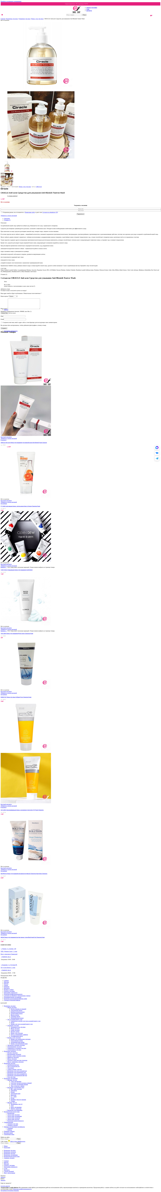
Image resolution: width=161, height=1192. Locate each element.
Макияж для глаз (12, 1080)
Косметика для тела (9, 1063)
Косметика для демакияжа (14, 1110)
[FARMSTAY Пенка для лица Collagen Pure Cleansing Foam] (26, 688)
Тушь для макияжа (16, 1081)
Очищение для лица (13, 1025)
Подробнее (7, 1190)
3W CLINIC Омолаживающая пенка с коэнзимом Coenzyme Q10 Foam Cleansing (22, 810)
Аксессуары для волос (13, 1117)
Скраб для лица (15, 1030)
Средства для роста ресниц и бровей (21, 1083)
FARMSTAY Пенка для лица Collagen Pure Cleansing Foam (16, 697)
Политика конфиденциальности (13, 994)
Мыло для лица (15, 1028)
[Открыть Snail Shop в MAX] (157, 447)
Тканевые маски (15, 1016)
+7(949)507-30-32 (6, 970)
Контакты (7, 988)
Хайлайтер (14, 1090)
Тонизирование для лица (14, 1046)
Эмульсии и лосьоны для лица (16, 1045)
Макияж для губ (12, 1102)
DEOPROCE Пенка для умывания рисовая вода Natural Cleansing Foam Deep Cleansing (24, 873)
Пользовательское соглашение (12, 997)
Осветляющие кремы (17, 1040)
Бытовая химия (8, 1133)
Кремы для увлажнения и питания (20, 1039)
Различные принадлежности (15, 1120)
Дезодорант (10, 1068)
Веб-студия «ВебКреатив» (17, 1141)
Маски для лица (12, 1007)
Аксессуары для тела (13, 1119)
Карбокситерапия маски (18, 1012)
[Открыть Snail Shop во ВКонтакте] (157, 453)
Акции (6, 985)
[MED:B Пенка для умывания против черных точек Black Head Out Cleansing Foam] (26, 928)
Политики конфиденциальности (22, 1189)
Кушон (13, 1092)
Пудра (12, 1098)
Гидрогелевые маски (17, 1013)
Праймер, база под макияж (18, 1099)
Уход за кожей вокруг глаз (14, 1019)
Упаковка (10, 1128)
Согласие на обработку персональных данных (17, 995)
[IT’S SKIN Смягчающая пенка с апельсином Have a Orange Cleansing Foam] (26, 497)
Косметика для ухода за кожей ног (17, 1071)
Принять (16, 1190)
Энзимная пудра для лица (18, 1027)
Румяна (13, 1101)
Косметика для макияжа (11, 1078)
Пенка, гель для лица (17, 1033)
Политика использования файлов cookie (15, 998)
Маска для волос (12, 1059)
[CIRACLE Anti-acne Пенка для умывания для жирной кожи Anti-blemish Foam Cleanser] (26, 384)
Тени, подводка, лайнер (17, 1086)
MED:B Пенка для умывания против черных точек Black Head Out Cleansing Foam (23, 937)
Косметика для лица (10, 1006)
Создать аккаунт (5, 1186)
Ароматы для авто (12, 1125)
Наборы (9, 1130)
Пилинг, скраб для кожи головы (16, 1055)
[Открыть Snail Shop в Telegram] (157, 458)
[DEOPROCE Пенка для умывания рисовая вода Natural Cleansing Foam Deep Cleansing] (26, 865)
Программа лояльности (10, 992)
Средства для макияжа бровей (19, 1084)
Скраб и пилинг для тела (14, 1069)
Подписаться (80, 214)
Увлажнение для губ (16, 1104)
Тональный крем (15, 1093)
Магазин (6, 982)
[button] (4, 440)
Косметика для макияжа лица (15, 1087)
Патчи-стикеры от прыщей (18, 1009)
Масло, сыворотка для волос (15, 1062)
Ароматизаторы (8, 1122)
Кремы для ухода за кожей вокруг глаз (22, 1024)
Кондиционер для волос (14, 1054)
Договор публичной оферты (12, 1000)
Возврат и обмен (9, 989)
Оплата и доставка (9, 991)
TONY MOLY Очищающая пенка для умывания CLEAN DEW (17, 570)
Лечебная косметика (13, 1065)
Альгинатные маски (16, 1010)
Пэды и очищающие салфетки (19, 1034)
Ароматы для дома (12, 1123)
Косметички (10, 1113)
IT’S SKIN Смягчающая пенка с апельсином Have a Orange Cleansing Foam (20, 506)
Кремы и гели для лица (14, 1037)
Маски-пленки (15, 1015)
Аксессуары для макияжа (14, 1116)
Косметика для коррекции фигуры (17, 1075)
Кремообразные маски (17, 1018)
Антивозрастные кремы (17, 1042)
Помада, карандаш (16, 1108)
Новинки (6, 986)
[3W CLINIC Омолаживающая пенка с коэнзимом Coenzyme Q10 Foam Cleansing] (26, 752)
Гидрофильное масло (17, 1036)
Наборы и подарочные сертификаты (14, 1127)
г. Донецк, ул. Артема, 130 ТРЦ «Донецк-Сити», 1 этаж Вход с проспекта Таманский (9, 951)
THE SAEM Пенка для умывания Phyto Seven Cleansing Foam (17, 633)
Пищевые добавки (9, 1131)
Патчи (12, 1022)
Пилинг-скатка (15, 1031)
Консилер (13, 1095)
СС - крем (13, 1096)
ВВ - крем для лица (16, 1089)
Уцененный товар (9, 1134)
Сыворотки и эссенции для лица (16, 1048)
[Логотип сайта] (76, 13)
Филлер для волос (12, 1052)
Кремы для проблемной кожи (19, 1043)
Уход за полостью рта (13, 1066)
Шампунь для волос (13, 1057)
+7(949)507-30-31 (6, 957)
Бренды (6, 983)
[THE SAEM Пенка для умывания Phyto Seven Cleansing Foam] (26, 625)
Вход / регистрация (9, 1173)
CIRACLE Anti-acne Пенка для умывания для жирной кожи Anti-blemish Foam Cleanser (24, 442)
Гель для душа (11, 1077)
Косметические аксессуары (12, 1111)
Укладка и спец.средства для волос (17, 1060)
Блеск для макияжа (16, 1107)
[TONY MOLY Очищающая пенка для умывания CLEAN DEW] (26, 561)
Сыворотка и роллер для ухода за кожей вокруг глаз (25, 1021)
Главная (6, 980)
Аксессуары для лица (13, 1114)
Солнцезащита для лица (14, 1049)
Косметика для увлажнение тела (16, 1072)
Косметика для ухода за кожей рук (17, 1074)
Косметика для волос (10, 1051)
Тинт (12, 1105)
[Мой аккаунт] (148, 15)
